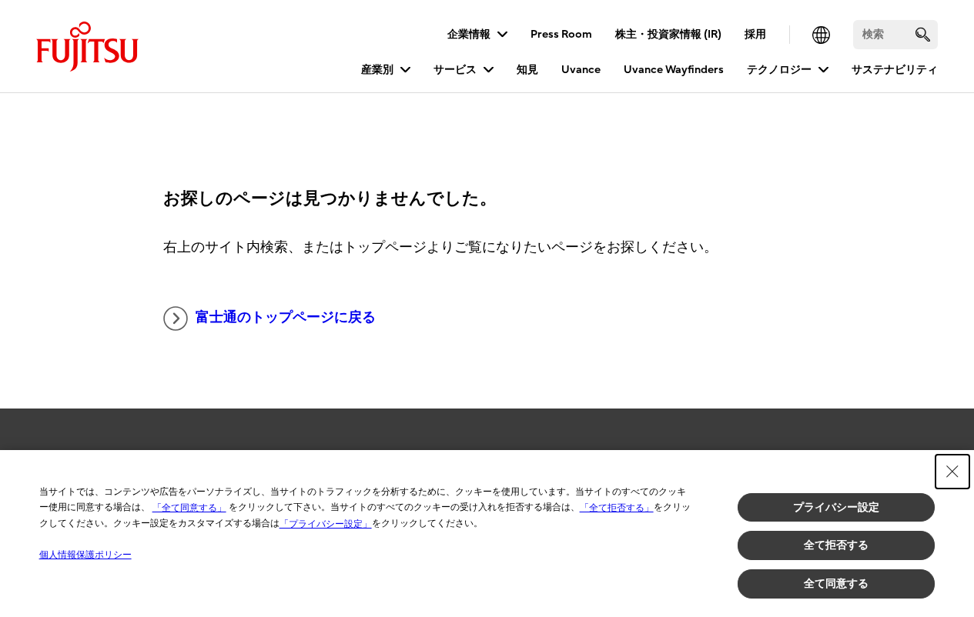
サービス (455, 69)
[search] (922, 34)
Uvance (581, 69)
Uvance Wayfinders (674, 69)
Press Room (561, 34)
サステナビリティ (895, 69)
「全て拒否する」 (617, 507)
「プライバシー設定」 (325, 524)
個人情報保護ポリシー (85, 554)
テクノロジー (779, 69)
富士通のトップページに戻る (286, 317)
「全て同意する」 (189, 507)
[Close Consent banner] (952, 472)
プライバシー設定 (836, 507)
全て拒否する (836, 545)
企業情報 (468, 34)
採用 (755, 34)
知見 (527, 69)
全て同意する (836, 583)
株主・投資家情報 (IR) (668, 34)
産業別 (377, 69)
